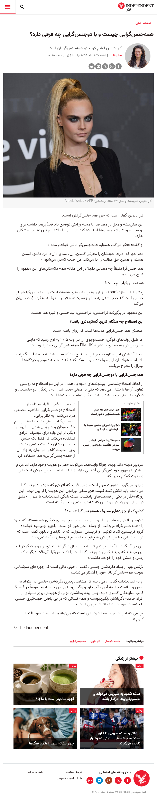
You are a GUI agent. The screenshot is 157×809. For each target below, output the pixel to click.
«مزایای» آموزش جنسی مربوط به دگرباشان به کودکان (102, 427)
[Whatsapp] (112, 66)
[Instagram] (108, 780)
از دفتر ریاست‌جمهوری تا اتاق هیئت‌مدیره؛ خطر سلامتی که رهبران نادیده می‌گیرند (114, 738)
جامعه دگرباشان (112, 641)
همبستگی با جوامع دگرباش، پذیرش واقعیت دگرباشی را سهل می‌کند (101, 445)
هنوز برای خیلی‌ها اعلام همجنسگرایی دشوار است (105, 412)
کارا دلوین (95, 641)
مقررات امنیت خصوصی (69, 778)
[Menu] (8, 7)
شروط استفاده (74, 772)
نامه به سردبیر (35, 772)
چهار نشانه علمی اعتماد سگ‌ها (51, 743)
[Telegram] (99, 780)
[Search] (22, 7)
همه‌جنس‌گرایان (78, 641)
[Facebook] (119, 66)
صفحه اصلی (143, 23)
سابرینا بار (115, 55)
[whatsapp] (89, 780)
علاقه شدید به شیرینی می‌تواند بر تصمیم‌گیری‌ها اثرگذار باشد (116, 696)
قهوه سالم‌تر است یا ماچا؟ (55, 699)
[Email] (98, 66)
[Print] (92, 66)
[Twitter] (105, 66)
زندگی (120, 658)
